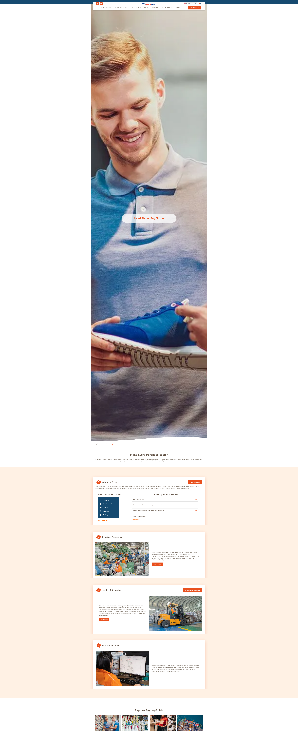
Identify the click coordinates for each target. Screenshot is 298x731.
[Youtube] (101, 3)
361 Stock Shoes (136, 7)
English (188, 3)
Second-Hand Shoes (121, 7)
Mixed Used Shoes (106, 7)
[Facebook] (97, 3)
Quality (146, 7)
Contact (177, 7)
